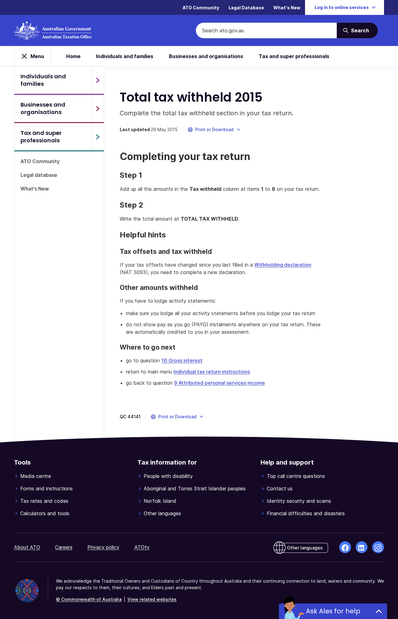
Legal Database (246, 7)
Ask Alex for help (333, 611)
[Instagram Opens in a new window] (378, 547)
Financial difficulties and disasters (306, 513)
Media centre (35, 476)
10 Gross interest (181, 360)
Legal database (39, 175)
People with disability (168, 476)
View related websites (152, 599)
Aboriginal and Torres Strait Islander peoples (195, 488)
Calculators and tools (44, 513)
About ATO (27, 547)
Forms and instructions (46, 488)
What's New (286, 7)
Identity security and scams (299, 501)
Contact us (280, 488)
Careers (63, 547)
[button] (214, 129)
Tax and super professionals (294, 56)
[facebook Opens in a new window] (345, 547)
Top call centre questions (296, 476)
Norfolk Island (160, 501)
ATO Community (201, 7)
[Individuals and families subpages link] (97, 80)
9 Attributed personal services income (219, 383)
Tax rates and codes (44, 501)
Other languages (162, 513)
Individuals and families (124, 56)
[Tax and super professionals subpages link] (97, 136)
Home (73, 56)
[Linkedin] (362, 547)
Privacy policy (103, 547)
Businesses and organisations (206, 56)
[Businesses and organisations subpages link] (97, 108)
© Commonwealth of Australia (89, 599)
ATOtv (142, 547)
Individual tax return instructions (212, 372)
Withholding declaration (282, 265)
